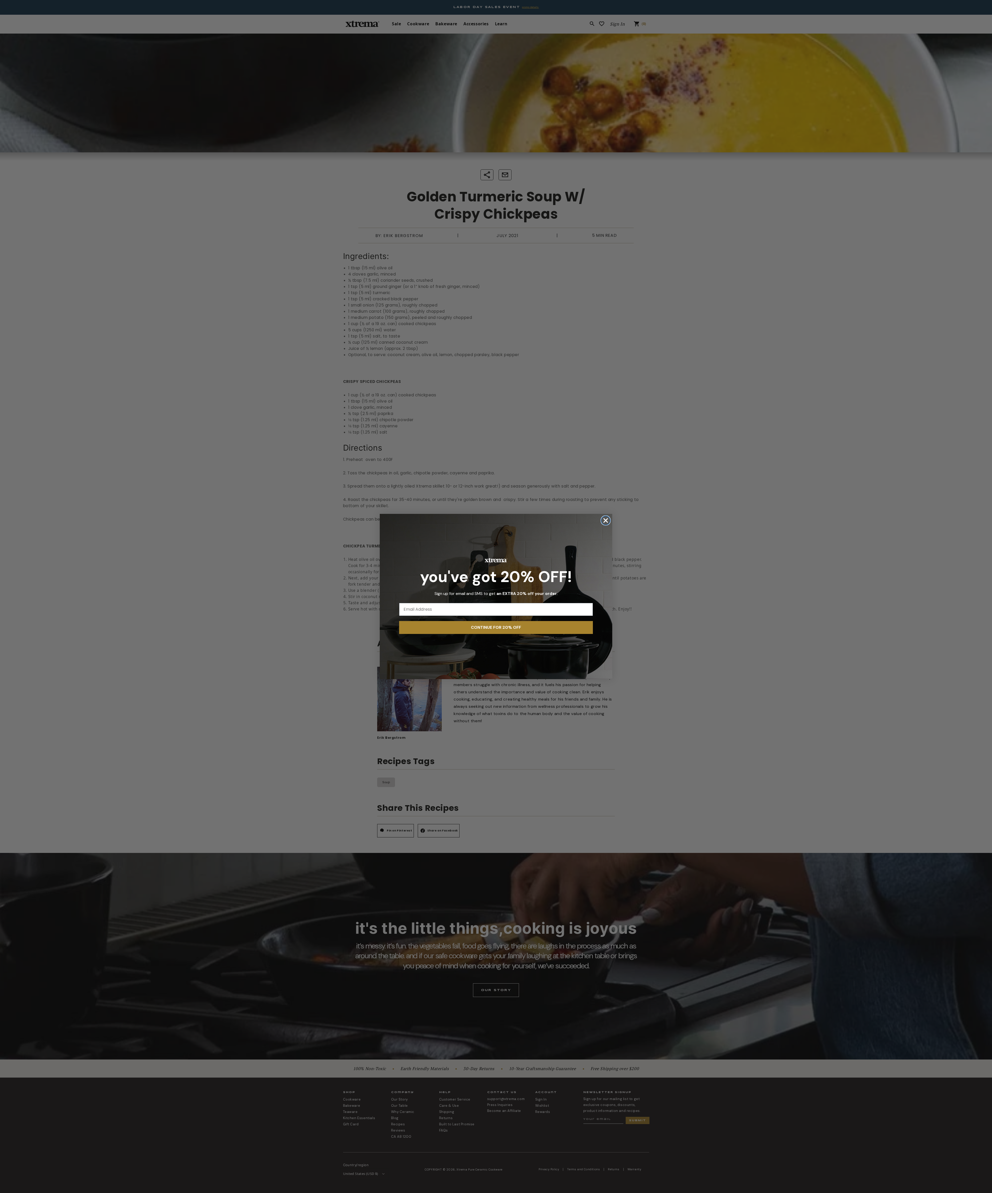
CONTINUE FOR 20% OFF (496, 627)
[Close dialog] (605, 520)
